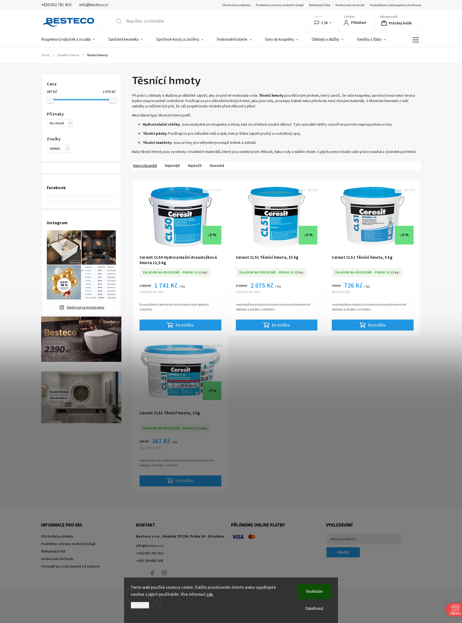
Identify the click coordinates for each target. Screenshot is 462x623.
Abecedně (217, 165)
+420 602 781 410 (149, 553)
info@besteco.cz (150, 546)
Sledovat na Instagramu (85, 307)
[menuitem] (71, 39)
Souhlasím (314, 591)
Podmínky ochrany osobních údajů (280, 5)
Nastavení (140, 605)
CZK (324, 22)
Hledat (343, 552)
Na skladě (60, 123)
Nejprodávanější (145, 165)
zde (209, 594)
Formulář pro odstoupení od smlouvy (395, 5)
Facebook (152, 573)
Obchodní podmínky (236, 5)
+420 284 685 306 (149, 561)
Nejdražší (195, 165)
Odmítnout (314, 608)
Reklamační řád (319, 5)
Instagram (164, 573)
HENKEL (59, 148)
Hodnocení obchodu (350, 5)
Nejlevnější (172, 165)
